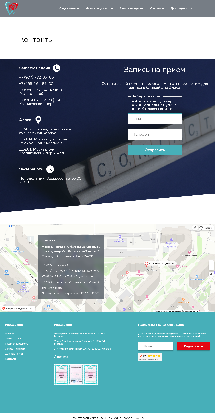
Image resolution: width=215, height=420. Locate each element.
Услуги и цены (69, 8)
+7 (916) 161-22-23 (35, 100)
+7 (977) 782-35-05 (36, 77)
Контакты (157, 8)
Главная (9, 334)
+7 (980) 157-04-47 (36, 90)
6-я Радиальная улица (155, 105)
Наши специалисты (99, 8)
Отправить (155, 150)
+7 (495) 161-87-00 (36, 84)
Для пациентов (181, 8)
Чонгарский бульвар (153, 101)
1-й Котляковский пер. (154, 109)
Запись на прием (131, 8)
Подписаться (193, 346)
